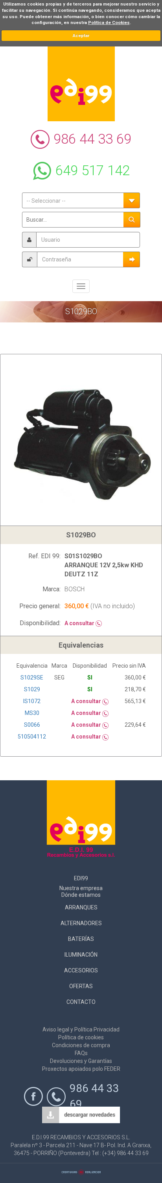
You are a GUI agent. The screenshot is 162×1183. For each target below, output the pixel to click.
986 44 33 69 (92, 139)
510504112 (32, 736)
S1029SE (31, 677)
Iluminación (81, 955)
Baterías (81, 939)
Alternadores (81, 923)
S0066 (32, 725)
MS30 (32, 713)
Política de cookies (81, 1037)
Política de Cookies (109, 22)
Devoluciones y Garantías (81, 1061)
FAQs (81, 1053)
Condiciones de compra (81, 1045)
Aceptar (81, 35)
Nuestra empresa (81, 888)
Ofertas (81, 986)
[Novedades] (81, 1115)
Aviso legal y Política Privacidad (81, 1029)
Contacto (81, 1002)
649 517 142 (92, 171)
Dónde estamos (81, 895)
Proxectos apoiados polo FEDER (81, 1069)
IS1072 (31, 701)
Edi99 (81, 878)
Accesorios (81, 970)
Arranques (81, 907)
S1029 (32, 689)
